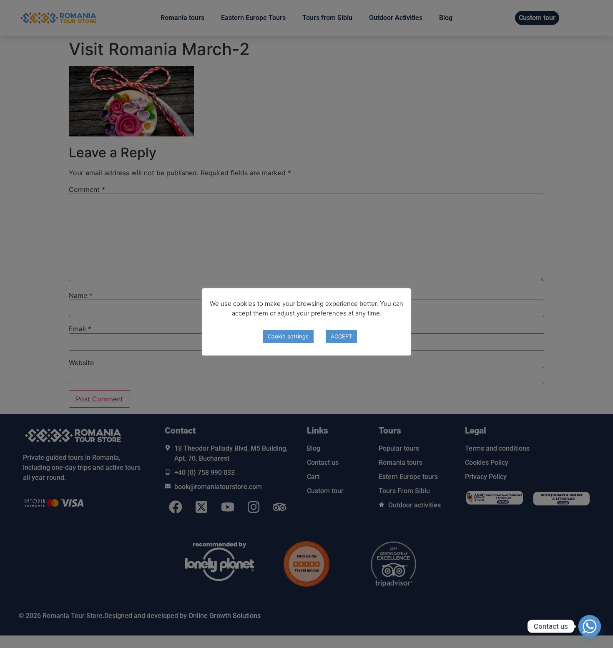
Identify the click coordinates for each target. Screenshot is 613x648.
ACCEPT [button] (341, 336)
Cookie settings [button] (288, 336)
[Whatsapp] (589, 626)
